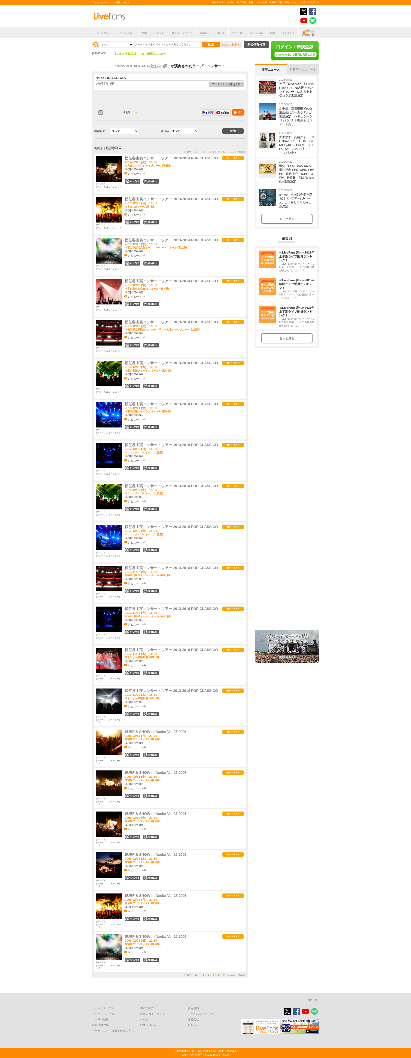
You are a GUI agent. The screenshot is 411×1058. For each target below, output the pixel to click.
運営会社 (193, 1019)
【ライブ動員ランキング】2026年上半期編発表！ (144, 53)
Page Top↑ (312, 1000)
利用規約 (193, 1008)
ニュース (237, 32)
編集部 (204, 32)
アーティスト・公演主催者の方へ (113, 1030)
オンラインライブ (182, 32)
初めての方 (147, 1008)
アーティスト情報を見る (226, 84)
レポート (220, 32)
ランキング (288, 32)
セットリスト (104, 32)
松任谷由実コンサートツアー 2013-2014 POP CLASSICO (171, 158)
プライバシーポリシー (202, 1013)
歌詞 (210, 112)
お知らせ (193, 1025)
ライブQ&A (256, 32)
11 (232, 151)
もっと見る (286, 219)
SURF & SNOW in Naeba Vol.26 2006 (155, 732)
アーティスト (127, 32)
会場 (144, 32)
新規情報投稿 (256, 44)
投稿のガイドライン (152, 1013)
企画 (272, 32)
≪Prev (187, 151)
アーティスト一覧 (103, 1013)
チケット (159, 32)
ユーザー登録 (100, 1019)
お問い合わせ (148, 1025)
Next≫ (242, 151)
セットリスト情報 (103, 1008)
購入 (240, 112)
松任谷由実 (105, 84)
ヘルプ (144, 1019)
